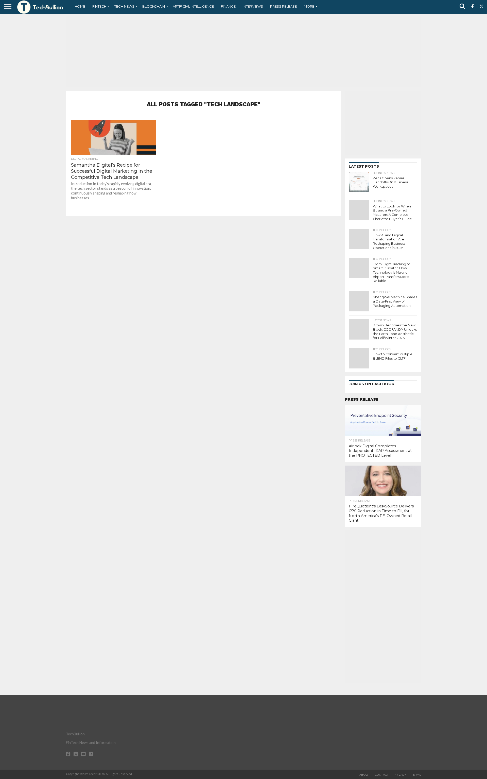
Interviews (253, 6)
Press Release (283, 6)
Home (80, 6)
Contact (382, 774)
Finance (228, 6)
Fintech (99, 6)
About (364, 774)
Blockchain (153, 6)
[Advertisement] (243, 51)
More (309, 6)
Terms (416, 774)
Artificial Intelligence (193, 6)
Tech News (124, 6)
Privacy (400, 774)
